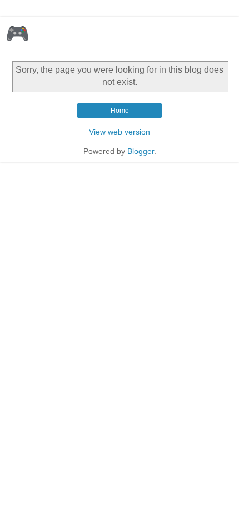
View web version (119, 131)
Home (120, 110)
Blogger (140, 151)
